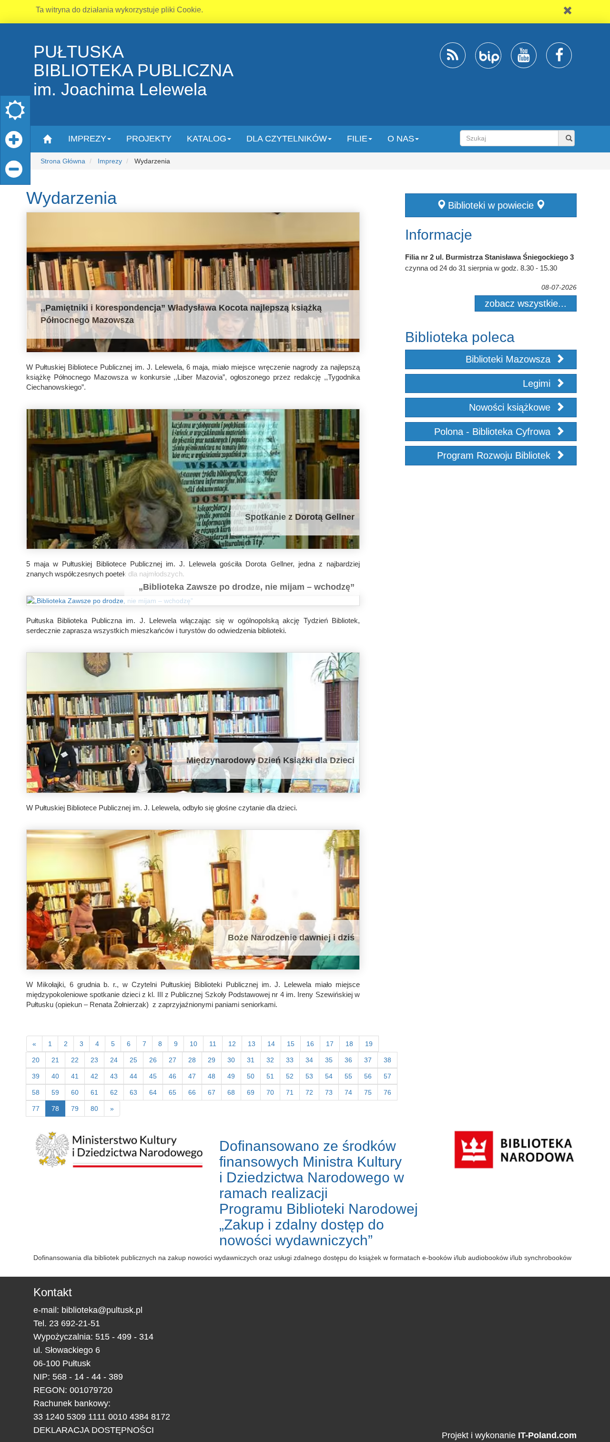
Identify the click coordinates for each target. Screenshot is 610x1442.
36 (348, 1060)
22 (75, 1060)
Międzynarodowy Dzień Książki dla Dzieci (270, 760)
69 (250, 1092)
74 (348, 1092)
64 (153, 1092)
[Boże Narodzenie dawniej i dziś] (193, 899)
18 (349, 1044)
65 (172, 1092)
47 (192, 1076)
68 (231, 1092)
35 (329, 1060)
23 (94, 1060)
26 (153, 1060)
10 (193, 1044)
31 (250, 1060)
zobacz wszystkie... (526, 303)
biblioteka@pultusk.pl (101, 1310)
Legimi (538, 383)
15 (291, 1044)
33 (290, 1060)
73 (329, 1092)
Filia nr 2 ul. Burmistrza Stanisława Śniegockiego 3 (489, 257)
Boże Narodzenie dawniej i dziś (291, 937)
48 (211, 1076)
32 (270, 1060)
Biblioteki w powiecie (491, 205)
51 (270, 1076)
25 (133, 1060)
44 (133, 1076)
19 (369, 1044)
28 (192, 1060)
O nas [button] (400, 138)
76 (387, 1092)
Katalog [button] (206, 138)
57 (387, 1076)
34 (309, 1060)
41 (75, 1076)
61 (94, 1092)
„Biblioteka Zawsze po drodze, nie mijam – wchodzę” (247, 587)
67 (211, 1092)
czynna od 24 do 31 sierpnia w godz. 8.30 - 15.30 (481, 268)
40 (55, 1076)
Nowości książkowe (511, 407)
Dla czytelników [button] (286, 138)
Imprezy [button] (87, 138)
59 (55, 1092)
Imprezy (110, 161)
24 (114, 1060)
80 (94, 1108)
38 (387, 1060)
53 (309, 1076)
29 (211, 1060)
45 (153, 1076)
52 (290, 1076)
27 (172, 1060)
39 (36, 1076)
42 (94, 1076)
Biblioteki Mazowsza (509, 359)
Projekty (149, 138)
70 (270, 1092)
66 (192, 1092)
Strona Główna (63, 161)
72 (309, 1092)
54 (329, 1076)
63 (133, 1092)
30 (231, 1060)
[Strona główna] (47, 138)
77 (36, 1108)
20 (36, 1060)
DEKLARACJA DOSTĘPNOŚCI (93, 1430)
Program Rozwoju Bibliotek (495, 455)
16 (310, 1044)
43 (114, 1076)
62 (114, 1092)
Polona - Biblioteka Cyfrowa (493, 431)
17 (330, 1044)
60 (75, 1092)
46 (172, 1076)
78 (55, 1108)
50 (250, 1076)
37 (368, 1060)
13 (251, 1044)
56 (368, 1076)
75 (368, 1092)
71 (290, 1092)
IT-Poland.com (547, 1435)
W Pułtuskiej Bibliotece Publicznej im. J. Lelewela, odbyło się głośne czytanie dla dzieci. (161, 808)
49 (231, 1076)
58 (36, 1092)
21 (55, 1060)
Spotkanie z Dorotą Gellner (300, 517)
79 (75, 1108)
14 (271, 1044)
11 (212, 1044)
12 (232, 1044)
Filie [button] (357, 138)
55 (348, 1076)
